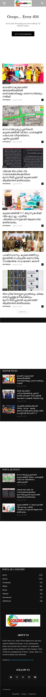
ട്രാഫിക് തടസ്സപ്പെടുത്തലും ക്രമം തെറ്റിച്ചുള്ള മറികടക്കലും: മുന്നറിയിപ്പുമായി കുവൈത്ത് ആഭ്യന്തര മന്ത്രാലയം (23, 298)
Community (6, 83)
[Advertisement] (23, 346)
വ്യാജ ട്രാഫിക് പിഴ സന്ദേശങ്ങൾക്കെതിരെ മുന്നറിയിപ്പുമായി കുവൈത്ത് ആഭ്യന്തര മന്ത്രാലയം (19, 175)
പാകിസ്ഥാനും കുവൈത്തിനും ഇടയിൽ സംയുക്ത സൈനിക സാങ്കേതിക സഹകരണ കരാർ (20, 258)
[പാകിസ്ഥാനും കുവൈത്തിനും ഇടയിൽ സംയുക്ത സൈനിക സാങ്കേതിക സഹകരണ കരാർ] (23, 241)
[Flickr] (23, 677)
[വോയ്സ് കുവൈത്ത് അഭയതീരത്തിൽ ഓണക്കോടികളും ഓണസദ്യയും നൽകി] (23, 73)
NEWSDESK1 (6, 100)
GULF (5, 125)
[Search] (42, 3)
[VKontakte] (35, 677)
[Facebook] (17, 677)
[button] (4, 3)
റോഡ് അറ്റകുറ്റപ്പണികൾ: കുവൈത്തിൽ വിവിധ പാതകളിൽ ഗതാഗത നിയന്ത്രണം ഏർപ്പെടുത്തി (22, 133)
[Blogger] (11, 677)
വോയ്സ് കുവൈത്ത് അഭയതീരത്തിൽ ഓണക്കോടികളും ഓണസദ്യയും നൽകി (22, 91)
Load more (22, 312)
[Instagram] (29, 677)
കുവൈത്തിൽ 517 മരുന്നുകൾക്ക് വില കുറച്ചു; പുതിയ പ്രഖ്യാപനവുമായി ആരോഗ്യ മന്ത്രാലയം (21, 217)
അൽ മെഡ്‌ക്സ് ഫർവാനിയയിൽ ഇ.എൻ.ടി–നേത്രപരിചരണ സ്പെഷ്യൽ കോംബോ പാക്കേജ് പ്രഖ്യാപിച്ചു (30, 394)
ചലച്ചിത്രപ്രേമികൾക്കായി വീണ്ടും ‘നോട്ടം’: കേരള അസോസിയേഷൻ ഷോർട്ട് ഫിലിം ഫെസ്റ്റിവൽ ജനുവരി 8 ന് (30, 409)
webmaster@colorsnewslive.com (22, 660)
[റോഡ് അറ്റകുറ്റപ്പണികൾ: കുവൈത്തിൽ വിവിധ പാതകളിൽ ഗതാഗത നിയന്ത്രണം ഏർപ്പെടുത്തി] (23, 115)
